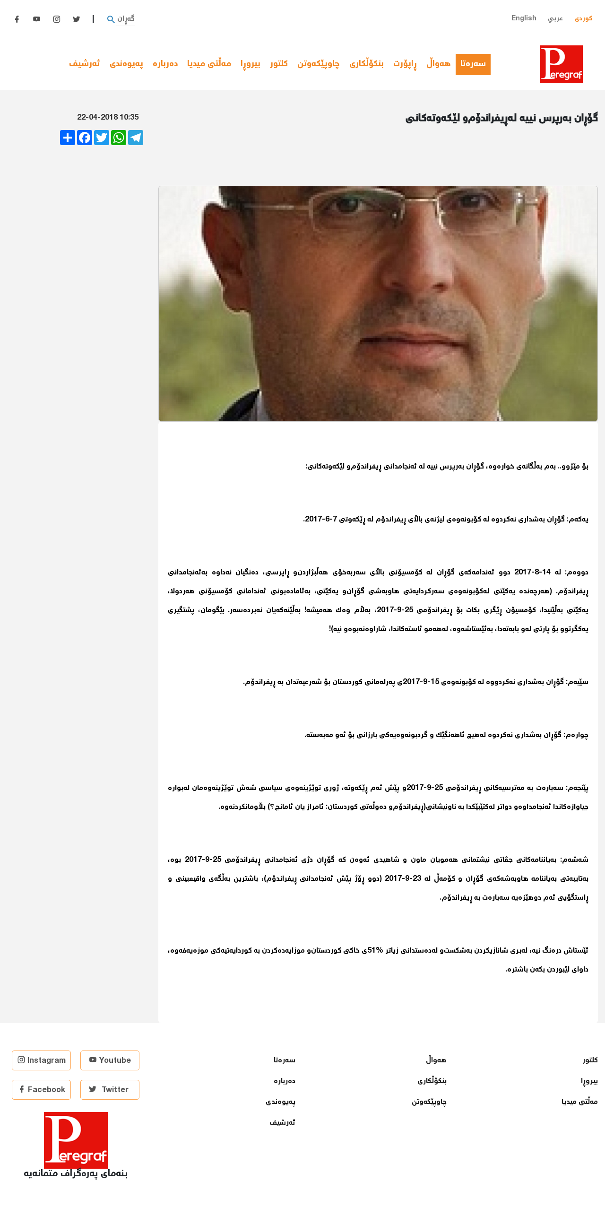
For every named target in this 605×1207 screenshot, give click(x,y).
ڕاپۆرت (405, 64)
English (523, 19)
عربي (555, 19)
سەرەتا (475, 64)
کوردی (583, 19)
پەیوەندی (126, 64)
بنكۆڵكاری (366, 64)
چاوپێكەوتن (318, 64)
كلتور (279, 64)
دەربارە (165, 64)
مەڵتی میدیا (209, 64)
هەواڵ (438, 64)
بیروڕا (250, 64)
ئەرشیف (84, 64)
